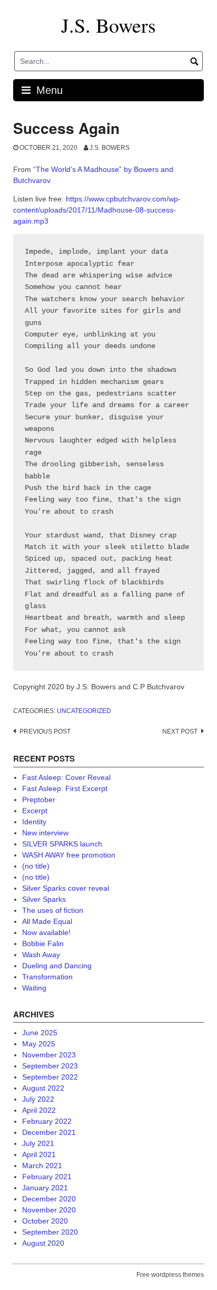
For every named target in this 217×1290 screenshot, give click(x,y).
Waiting (34, 988)
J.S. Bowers (108, 25)
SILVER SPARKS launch (62, 844)
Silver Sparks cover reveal (65, 888)
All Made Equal (47, 921)
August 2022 (43, 1088)
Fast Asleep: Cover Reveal (66, 777)
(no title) (36, 866)
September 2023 (50, 1066)
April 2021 (39, 1154)
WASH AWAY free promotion (68, 855)
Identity (34, 821)
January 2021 (45, 1187)
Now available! (46, 932)
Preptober (38, 799)
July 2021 (38, 1143)
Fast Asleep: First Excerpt (64, 788)
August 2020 (43, 1243)
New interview (45, 833)
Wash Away (41, 954)
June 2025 (39, 1032)
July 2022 (38, 1099)
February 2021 (47, 1176)
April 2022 (39, 1110)
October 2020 (45, 1221)
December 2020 (49, 1199)
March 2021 (42, 1165)
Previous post (45, 731)
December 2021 (49, 1132)
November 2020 (49, 1210)
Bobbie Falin (43, 943)
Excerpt (34, 810)
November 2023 (49, 1055)
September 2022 (50, 1077)
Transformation (47, 977)
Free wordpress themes (170, 1274)
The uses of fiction (52, 910)
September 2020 (50, 1232)
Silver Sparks (44, 899)
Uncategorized (84, 711)
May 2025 (38, 1043)
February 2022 (47, 1121)
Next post (180, 731)
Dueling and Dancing (57, 965)
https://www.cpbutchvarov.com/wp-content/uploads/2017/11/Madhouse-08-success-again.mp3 (97, 210)
